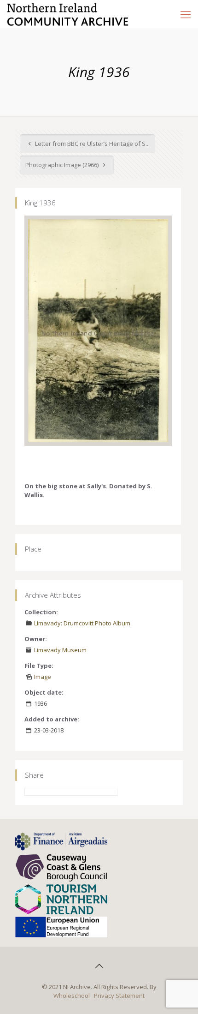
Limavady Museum (60, 650)
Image (42, 676)
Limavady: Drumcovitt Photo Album (82, 623)
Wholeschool (71, 995)
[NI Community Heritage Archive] (68, 13)
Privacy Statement (119, 995)
